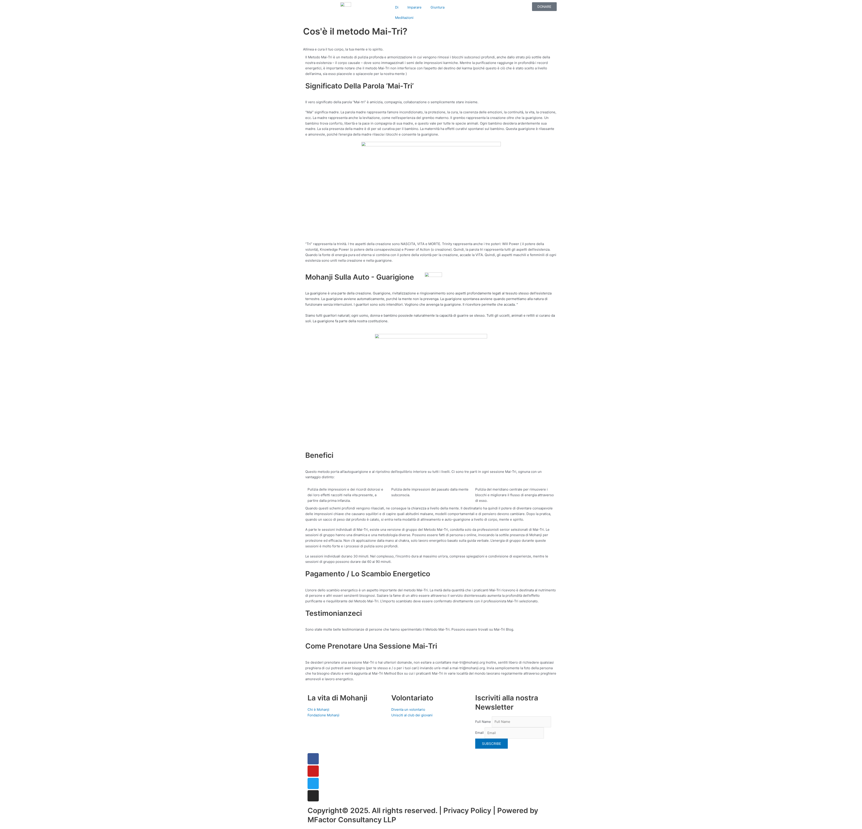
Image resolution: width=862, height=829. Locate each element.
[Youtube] (313, 771)
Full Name (483, 721)
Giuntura (437, 7)
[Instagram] (313, 795)
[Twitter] (313, 783)
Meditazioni (404, 17)
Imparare (414, 7)
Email (479, 733)
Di (396, 7)
